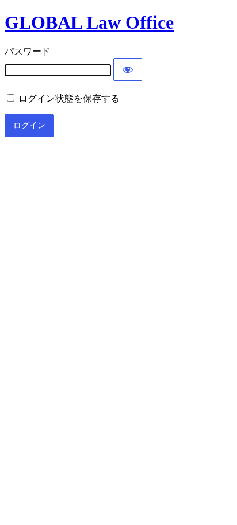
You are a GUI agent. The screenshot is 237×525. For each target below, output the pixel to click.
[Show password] (127, 69)
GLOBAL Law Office (89, 22)
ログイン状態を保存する (68, 98)
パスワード (28, 51)
